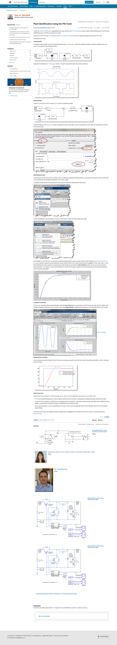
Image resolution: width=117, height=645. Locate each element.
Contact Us (65, 635)
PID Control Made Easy (60, 469)
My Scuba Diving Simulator (19, 39)
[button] (104, 2)
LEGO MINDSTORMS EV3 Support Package (60, 36)
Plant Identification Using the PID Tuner (52, 24)
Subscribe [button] (22, 10)
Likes (97, 27)
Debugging (20, 53)
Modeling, (45, 420)
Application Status (47, 635)
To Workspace (52, 64)
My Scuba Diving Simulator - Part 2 (21, 37)
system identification (46, 31)
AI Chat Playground (40, 6)
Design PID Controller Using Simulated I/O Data (96, 499)
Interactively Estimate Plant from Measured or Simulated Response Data (56, 593)
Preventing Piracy (36, 635)
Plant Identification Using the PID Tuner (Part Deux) (99, 431)
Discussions (51, 6)
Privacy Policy (27, 635)
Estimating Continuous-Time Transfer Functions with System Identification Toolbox (71, 452)
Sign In (99, 2)
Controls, (40, 420)
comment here (37, 413)
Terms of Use (57, 635)
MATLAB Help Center (20, 2)
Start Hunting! (13, 95)
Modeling (20, 55)
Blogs (65, 6)
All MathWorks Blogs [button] (11, 10)
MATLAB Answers (12, 6)
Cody (31, 6)
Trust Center (10, 635)
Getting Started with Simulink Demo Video (20, 71)
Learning (42, 2)
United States (104, 636)
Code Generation (20, 57)
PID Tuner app (76, 31)
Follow (107, 417)
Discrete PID (50, 125)
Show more (11, 62)
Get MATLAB (89, 2)
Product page (13, 75)
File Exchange (24, 6)
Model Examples (14, 73)
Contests (59, 6)
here (53, 607)
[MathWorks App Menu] (108, 2)
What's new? (20, 51)
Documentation (13, 69)
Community (33, 2)
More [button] (70, 6)
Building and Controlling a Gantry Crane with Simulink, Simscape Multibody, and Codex (20, 33)
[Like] (101, 417)
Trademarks (18, 635)
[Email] (100, 420)
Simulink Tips (20, 60)
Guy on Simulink (22, 15)
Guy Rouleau (43, 27)
